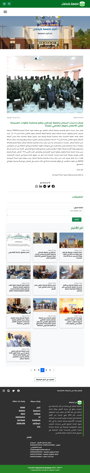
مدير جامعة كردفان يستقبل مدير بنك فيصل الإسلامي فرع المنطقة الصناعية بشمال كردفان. (72, 288)
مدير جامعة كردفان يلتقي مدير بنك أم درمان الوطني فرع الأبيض (45, 287)
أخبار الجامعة (36, 409)
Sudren (22, 410)
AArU (23, 414)
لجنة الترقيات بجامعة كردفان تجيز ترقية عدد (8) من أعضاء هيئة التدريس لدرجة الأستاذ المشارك (72, 255)
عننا (38, 426)
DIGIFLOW (21, 423)
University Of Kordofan (43, 467)
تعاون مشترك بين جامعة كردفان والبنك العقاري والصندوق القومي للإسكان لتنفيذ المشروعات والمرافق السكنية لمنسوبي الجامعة (46, 321)
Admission (20, 417)
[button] (5, 11)
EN (4, 3)
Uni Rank (21, 420)
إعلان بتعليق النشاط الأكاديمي (18, 252)
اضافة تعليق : (78, 208)
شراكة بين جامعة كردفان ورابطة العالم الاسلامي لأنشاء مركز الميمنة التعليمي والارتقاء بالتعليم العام (45, 255)
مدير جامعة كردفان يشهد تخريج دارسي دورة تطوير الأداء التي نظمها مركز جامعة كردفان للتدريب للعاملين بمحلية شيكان (19, 354)
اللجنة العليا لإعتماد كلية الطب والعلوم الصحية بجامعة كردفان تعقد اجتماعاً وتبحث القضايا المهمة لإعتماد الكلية (19, 288)
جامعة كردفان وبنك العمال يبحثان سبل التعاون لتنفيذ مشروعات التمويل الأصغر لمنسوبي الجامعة (20, 320)
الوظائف (36, 423)
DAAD (22, 407)
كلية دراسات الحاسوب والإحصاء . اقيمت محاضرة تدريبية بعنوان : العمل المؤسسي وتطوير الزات (73, 320)
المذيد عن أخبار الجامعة (45, 379)
